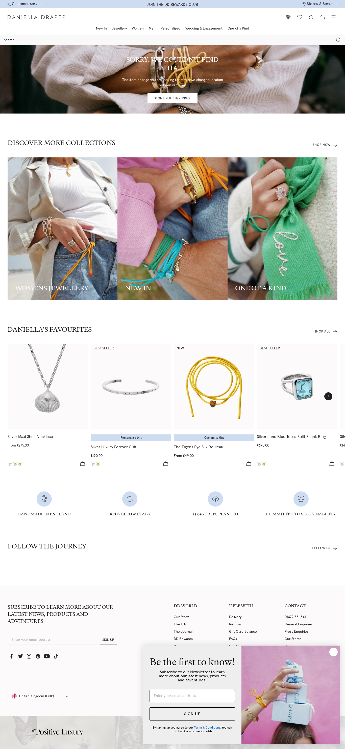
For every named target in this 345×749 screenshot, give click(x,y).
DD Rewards (183, 639)
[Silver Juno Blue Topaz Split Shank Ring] (297, 386)
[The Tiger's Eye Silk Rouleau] (214, 386)
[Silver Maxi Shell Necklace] (48, 386)
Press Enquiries (296, 631)
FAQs (233, 639)
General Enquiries (298, 624)
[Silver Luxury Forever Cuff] (131, 386)
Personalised (170, 28)
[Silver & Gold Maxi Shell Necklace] (15, 463)
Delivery (235, 617)
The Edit (180, 624)
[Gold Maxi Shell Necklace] (20, 463)
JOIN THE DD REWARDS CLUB (172, 5)
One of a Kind (238, 28)
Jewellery (119, 28)
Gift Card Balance (243, 631)
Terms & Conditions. (207, 727)
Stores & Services (322, 4)
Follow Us (321, 548)
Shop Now (321, 145)
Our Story (181, 617)
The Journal (183, 631)
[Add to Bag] (82, 463)
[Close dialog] (333, 652)
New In (101, 28)
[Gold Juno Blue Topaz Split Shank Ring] (264, 463)
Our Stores (293, 639)
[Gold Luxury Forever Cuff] (98, 463)
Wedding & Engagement (204, 28)
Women (138, 28)
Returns (235, 624)
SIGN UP (108, 640)
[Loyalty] (288, 17)
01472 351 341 (295, 617)
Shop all (322, 331)
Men (152, 28)
